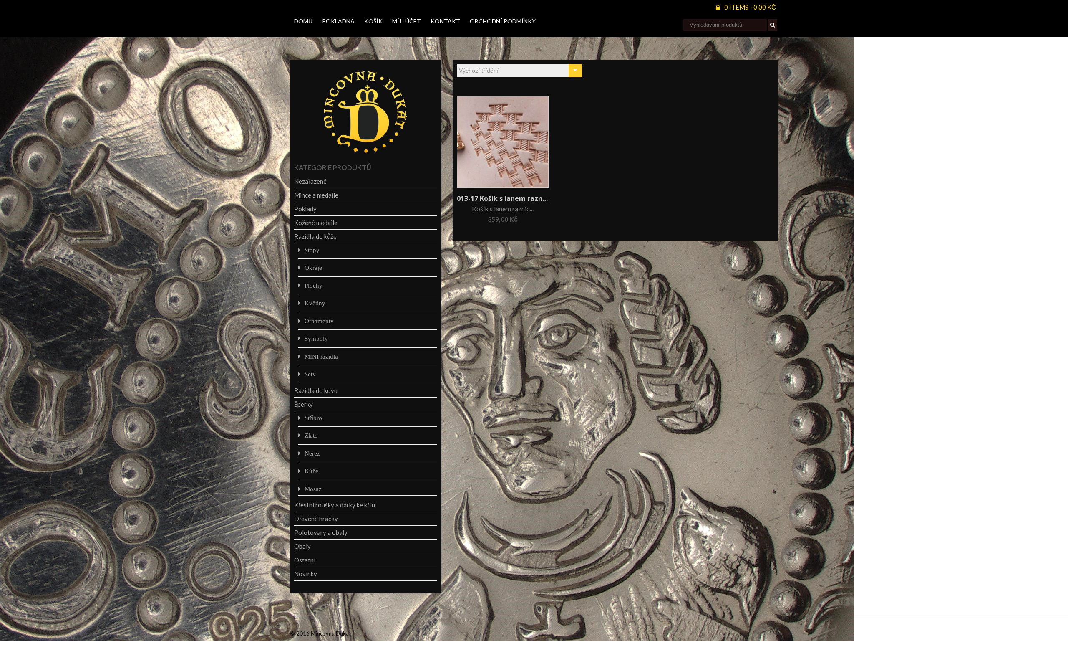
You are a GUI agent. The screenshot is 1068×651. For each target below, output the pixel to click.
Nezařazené (310, 181)
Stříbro (313, 418)
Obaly (302, 546)
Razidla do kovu (316, 390)
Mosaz (313, 489)
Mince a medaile (316, 195)
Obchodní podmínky (503, 21)
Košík (373, 21)
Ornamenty (319, 321)
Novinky (305, 574)
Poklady (305, 209)
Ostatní (304, 560)
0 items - (750, 7)
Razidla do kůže (315, 236)
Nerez (312, 453)
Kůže (311, 471)
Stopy (312, 250)
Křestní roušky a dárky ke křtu (334, 505)
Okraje (313, 267)
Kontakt (445, 21)
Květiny (315, 303)
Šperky (303, 404)
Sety (310, 374)
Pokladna (338, 21)
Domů (303, 21)
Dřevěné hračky (316, 518)
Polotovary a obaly (321, 532)
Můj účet (406, 21)
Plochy (313, 285)
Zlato (311, 435)
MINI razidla (321, 356)
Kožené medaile (316, 222)
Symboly (316, 338)
